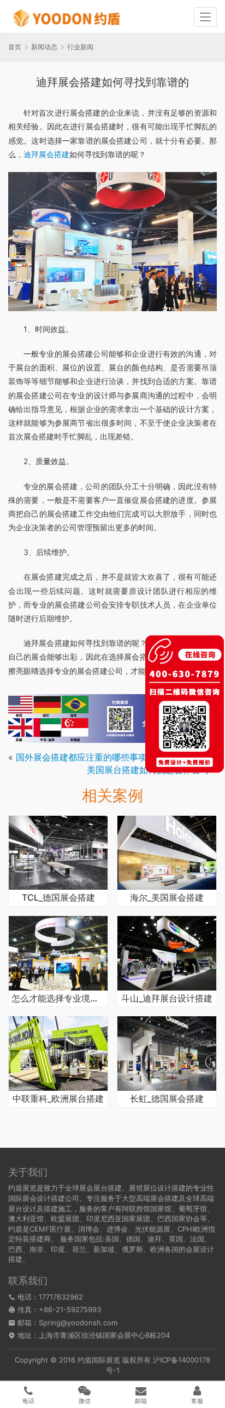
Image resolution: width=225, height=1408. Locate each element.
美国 (112, 1238)
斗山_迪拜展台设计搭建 (166, 999)
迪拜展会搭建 (46, 154)
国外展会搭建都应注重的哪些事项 (81, 757)
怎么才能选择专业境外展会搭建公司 (58, 999)
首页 (14, 47)
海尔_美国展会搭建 (167, 898)
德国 (133, 1238)
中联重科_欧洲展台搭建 (58, 1099)
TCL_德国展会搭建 (58, 898)
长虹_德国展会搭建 (167, 1099)
